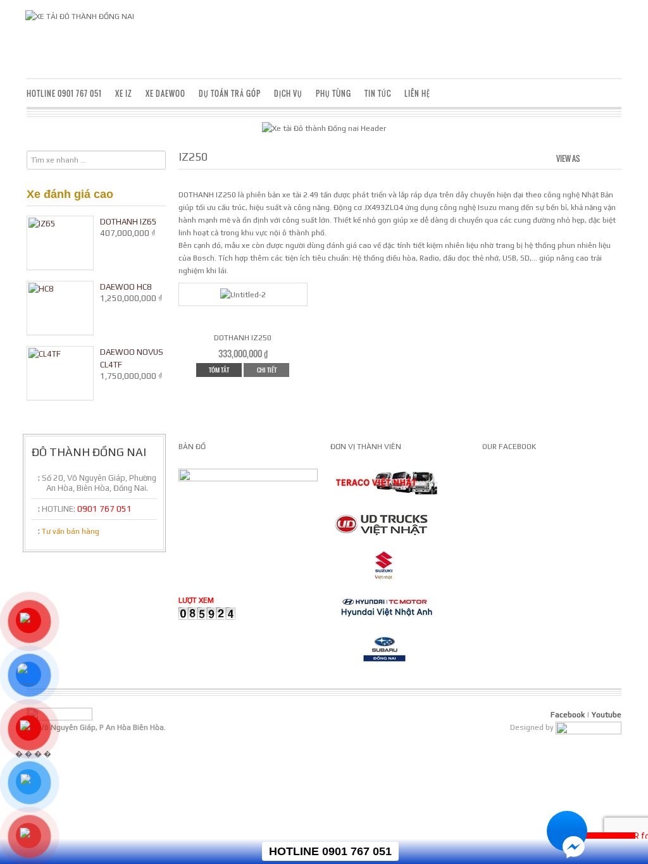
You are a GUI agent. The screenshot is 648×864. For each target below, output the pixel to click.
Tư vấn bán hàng (70, 531)
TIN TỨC (377, 93)
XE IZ (123, 93)
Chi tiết (267, 369)
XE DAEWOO (165, 93)
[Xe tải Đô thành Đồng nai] (79, 15)
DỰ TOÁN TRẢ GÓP (230, 93)
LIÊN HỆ (417, 93)
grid (592, 157)
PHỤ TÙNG (333, 93)
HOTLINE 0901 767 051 (64, 93)
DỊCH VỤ (288, 93)
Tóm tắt (219, 369)
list (612, 157)
